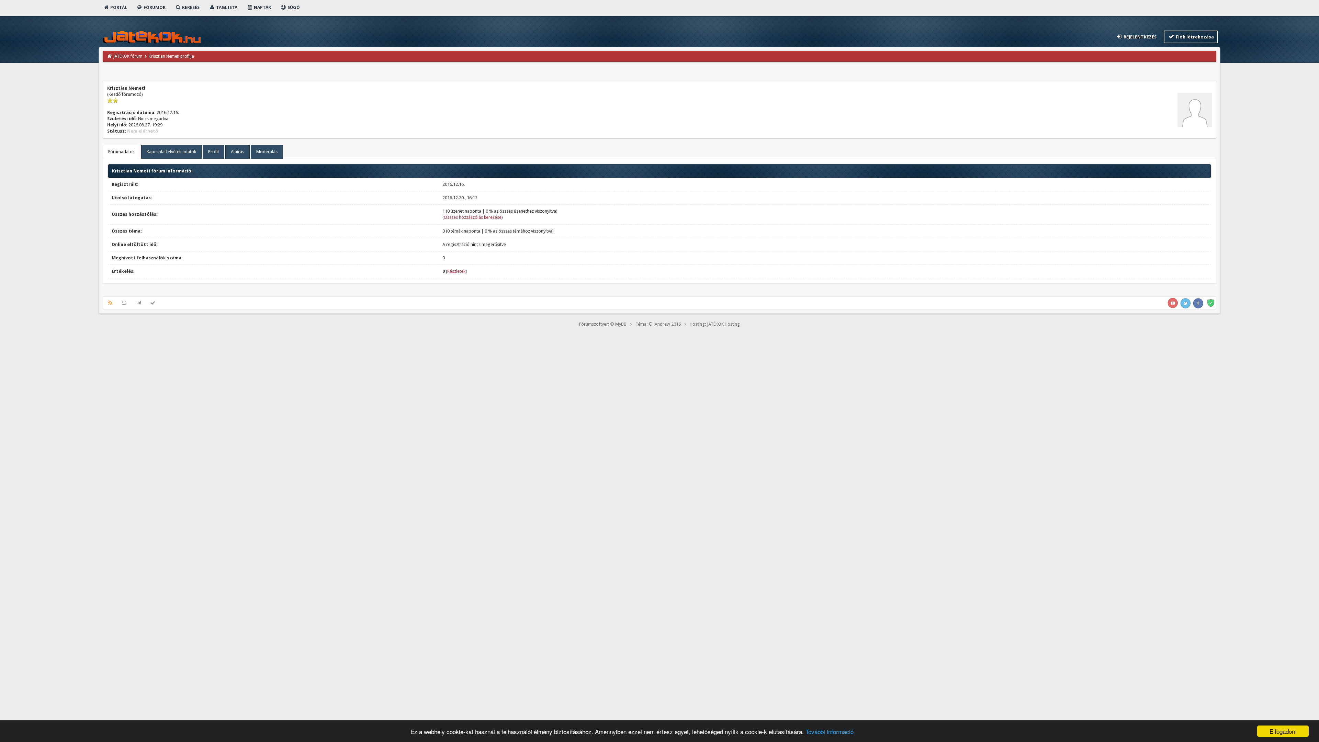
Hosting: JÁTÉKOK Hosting (715, 324)
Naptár (262, 7)
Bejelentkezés (1140, 37)
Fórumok (154, 7)
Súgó (293, 7)
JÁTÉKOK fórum (128, 56)
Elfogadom (1283, 731)
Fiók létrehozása (1194, 37)
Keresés (190, 7)
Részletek (456, 271)
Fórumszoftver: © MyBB (603, 324)
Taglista (226, 7)
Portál (118, 7)
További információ (829, 731)
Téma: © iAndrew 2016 (658, 324)
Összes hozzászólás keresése (472, 217)
